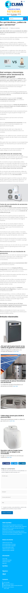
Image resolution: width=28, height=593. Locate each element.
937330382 (14, 11)
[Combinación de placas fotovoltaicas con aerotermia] (13, 366)
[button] (2, 18)
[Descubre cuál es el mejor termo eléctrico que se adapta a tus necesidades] (13, 436)
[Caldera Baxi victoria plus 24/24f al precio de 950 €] (13, 401)
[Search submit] (25, 18)
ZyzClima (5, 566)
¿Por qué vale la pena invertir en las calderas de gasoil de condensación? (13, 346)
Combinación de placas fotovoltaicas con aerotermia (13, 381)
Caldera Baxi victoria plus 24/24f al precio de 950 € (12, 416)
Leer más (16, 351)
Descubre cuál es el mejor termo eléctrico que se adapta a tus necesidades (11, 452)
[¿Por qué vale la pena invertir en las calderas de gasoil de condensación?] (13, 332)
